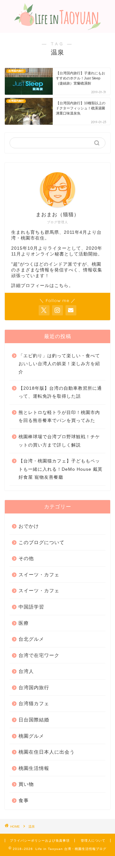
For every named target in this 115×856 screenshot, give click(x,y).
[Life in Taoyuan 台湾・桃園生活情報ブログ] (57, 26)
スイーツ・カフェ (39, 574)
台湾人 (26, 671)
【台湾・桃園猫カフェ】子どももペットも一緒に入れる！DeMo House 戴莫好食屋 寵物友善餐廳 (61, 469)
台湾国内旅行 (34, 687)
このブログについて (42, 542)
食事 (24, 800)
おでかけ (29, 526)
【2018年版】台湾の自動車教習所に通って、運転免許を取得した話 (60, 392)
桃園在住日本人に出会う (47, 752)
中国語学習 (31, 606)
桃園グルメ (31, 736)
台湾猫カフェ (34, 703)
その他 (26, 558)
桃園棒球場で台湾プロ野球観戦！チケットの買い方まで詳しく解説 (59, 440)
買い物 (26, 784)
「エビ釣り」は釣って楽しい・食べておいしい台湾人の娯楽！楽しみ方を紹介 (59, 363)
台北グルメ (31, 639)
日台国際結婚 (34, 719)
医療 (24, 623)
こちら (61, 285)
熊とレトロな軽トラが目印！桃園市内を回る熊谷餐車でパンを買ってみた (59, 416)
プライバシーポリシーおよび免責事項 (40, 840)
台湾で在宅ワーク (39, 655)
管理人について (93, 840)
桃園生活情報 (34, 768)
